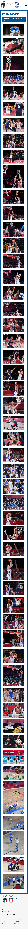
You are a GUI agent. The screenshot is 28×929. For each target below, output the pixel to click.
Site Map (4, 919)
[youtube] (11, 915)
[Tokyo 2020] (12, 5)
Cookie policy (16, 923)
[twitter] (7, 915)
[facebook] (4, 915)
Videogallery (5, 921)
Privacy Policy (16, 921)
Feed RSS (4, 923)
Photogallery (16, 919)
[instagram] (14, 915)
